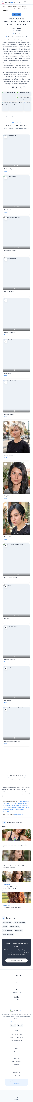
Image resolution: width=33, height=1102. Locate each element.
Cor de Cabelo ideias (19, 922)
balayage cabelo (7, 922)
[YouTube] (21, 1025)
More (5, 171)
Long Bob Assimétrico (9, 496)
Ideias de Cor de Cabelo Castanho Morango (15, 803)
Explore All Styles (15, 960)
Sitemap (16, 1064)
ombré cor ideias (14, 926)
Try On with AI (16, 1075)
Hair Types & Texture (16, 1034)
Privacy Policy (16, 1058)
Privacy (16, 1097)
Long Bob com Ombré (9, 659)
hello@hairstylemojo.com (16, 1021)
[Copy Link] (24, 87)
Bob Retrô (6, 618)
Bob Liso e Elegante (9, 169)
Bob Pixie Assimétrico (9, 414)
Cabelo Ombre (21, 6)
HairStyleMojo (13, 1092)
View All (4, 826)
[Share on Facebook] (16, 87)
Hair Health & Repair (16, 1040)
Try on (17, 165)
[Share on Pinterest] (13, 87)
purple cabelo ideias (8, 934)
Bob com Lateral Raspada (10, 332)
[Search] (14, 2)
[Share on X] (20, 87)
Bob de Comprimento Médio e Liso (12, 741)
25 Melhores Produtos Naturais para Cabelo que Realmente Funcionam (16, 809)
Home (16, 1048)
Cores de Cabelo (11, 6)
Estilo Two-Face (8, 373)
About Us (16, 1051)
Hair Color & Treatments (16, 1037)
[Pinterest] (18, 1025)
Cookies (16, 1099)
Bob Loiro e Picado (8, 455)
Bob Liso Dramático (9, 291)
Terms (16, 1095)
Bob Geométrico (8, 537)
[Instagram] (11, 1025)
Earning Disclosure (16, 1061)
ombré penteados (7, 930)
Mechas (5, 926)
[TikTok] (14, 1025)
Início (4, 6)
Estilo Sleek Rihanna (9, 210)
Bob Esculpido (7, 700)
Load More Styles (17, 776)
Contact (16, 1055)
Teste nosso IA (18, 814)
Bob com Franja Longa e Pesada (11, 577)
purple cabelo (18, 930)
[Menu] (25, 2)
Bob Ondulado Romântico (10, 250)
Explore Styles (16, 1072)
